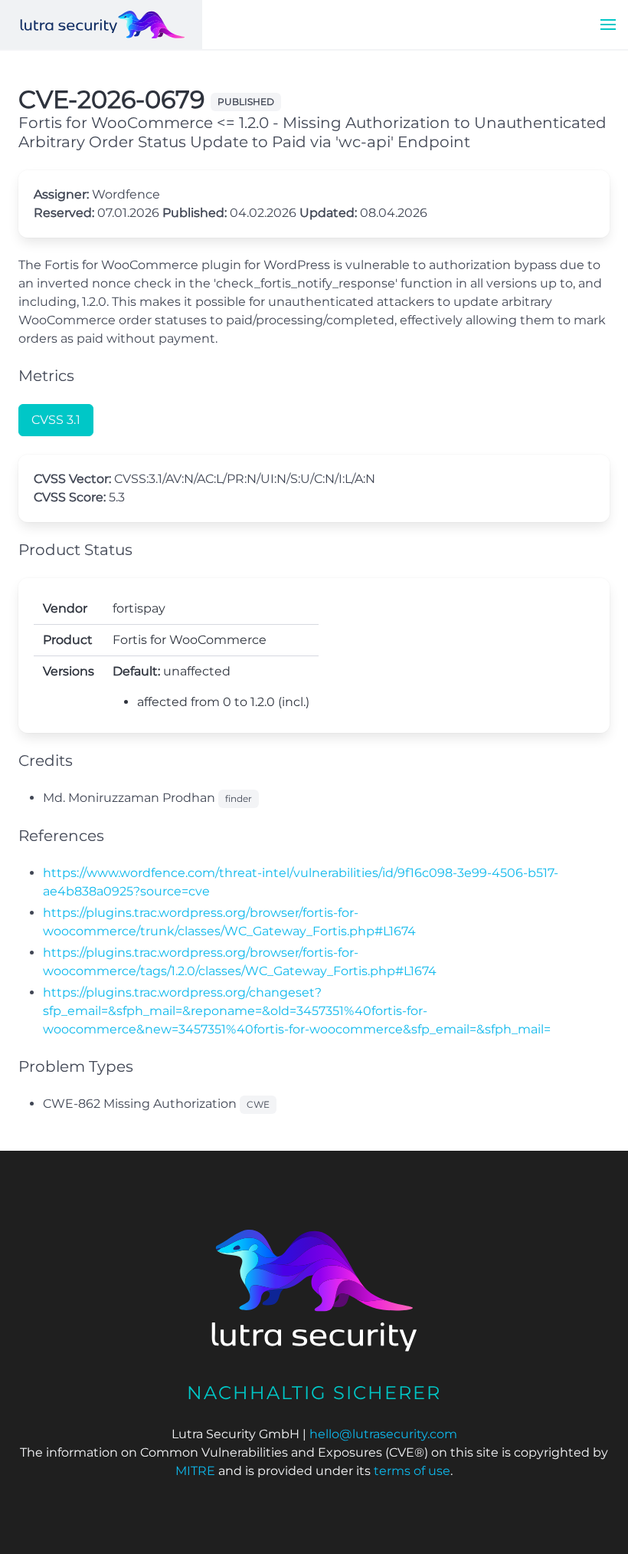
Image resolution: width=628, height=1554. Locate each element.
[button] (608, 24)
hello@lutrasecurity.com (383, 1434)
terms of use (412, 1471)
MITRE (195, 1471)
